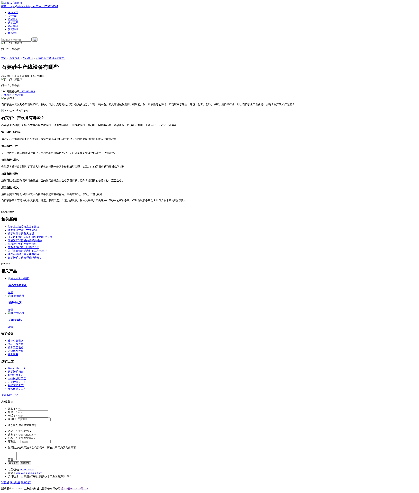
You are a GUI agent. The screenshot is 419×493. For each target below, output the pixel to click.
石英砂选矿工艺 (17, 382)
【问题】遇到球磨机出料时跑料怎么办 (30, 237)
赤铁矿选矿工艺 (17, 388)
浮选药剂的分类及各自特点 (23, 254)
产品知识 (28, 58)
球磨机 (5, 482)
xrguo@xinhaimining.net (29, 473)
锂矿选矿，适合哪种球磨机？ (25, 257)
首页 (4, 58)
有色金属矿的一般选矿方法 (23, 247)
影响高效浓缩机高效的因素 (23, 226)
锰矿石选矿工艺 (17, 368)
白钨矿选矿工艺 (17, 378)
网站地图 (15, 482)
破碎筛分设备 (16, 340)
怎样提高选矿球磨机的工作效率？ (27, 250)
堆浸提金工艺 (16, 375)
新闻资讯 (13, 29)
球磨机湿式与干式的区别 (22, 230)
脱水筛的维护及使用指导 (22, 243)
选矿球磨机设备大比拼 (21, 233)
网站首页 (13, 12)
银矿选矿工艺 (16, 385)
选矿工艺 (13, 22)
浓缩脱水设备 (16, 351)
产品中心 (13, 19)
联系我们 (13, 33)
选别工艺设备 (16, 347)
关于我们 (13, 15)
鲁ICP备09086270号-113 (74, 488)
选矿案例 (13, 26)
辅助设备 (13, 354)
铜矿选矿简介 (16, 371)
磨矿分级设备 (16, 344)
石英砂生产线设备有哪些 (50, 58)
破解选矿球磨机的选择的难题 (25, 240)
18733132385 (27, 91)
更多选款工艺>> (10, 394)
